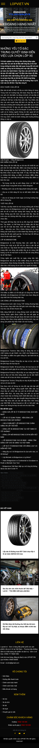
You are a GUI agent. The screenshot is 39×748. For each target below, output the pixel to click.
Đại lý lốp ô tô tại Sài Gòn (10, 475)
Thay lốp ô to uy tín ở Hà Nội (11, 478)
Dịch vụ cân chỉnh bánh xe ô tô (12, 480)
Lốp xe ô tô (9, 649)
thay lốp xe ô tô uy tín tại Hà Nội (12, 498)
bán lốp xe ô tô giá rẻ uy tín (10, 495)
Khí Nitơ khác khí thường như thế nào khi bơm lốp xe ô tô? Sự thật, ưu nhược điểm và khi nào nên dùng (19, 626)
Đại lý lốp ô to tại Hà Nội (28, 475)
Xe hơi (4, 699)
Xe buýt (5, 709)
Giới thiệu (5, 676)
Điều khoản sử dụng (9, 689)
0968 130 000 (22, 722)
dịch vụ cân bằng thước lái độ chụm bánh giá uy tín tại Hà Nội (19, 489)
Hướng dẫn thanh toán (10, 679)
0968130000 (13, 660)
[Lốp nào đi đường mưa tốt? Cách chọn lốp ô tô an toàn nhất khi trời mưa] (19, 529)
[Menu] (3, 4)
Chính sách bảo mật (9, 686)
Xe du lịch (6, 702)
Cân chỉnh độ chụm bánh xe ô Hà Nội (14, 483)
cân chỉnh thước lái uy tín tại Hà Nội (13, 485)
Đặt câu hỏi (21, 41)
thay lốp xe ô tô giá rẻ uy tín (11, 493)
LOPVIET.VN (19, 4)
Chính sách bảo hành (10, 683)
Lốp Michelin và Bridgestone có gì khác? (16, 457)
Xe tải (4, 705)
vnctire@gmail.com (12, 663)
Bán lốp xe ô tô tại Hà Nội (10, 500)
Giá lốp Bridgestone (16, 473)
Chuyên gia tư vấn (8, 712)
